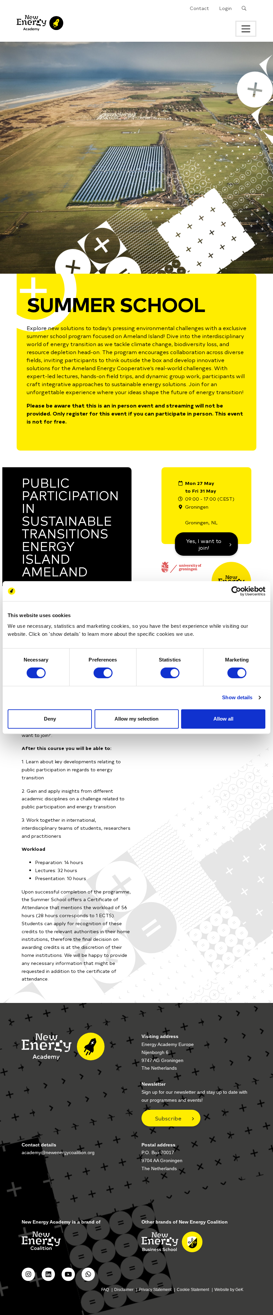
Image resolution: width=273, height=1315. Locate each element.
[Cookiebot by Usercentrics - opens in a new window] (236, 591)
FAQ (105, 1289)
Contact (199, 8)
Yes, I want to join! (203, 544)
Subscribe (168, 1118)
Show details (237, 697)
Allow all (223, 719)
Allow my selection (136, 719)
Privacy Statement (155, 1289)
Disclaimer (124, 1289)
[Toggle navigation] (245, 29)
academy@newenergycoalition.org (58, 1152)
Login (225, 8)
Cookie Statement (193, 1289)
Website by (228, 1289)
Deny (50, 719)
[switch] (103, 673)
